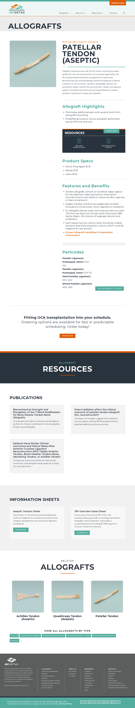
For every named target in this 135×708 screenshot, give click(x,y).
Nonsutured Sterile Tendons (104, 636)
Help (86, 690)
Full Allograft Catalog (109, 288)
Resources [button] (97, 13)
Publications (89, 678)
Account (111, 678)
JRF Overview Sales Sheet (90, 511)
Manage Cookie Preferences (117, 687)
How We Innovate (47, 685)
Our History (72, 673)
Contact (113, 13)
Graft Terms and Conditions (117, 685)
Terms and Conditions (115, 683)
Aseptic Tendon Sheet (26, 511)
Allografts (46, 669)
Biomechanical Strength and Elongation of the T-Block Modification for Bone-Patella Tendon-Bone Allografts (36, 413)
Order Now (117, 3)
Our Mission (72, 671)
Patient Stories (89, 680)
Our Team (72, 676)
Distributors (88, 673)
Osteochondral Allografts (30, 636)
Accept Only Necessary (100, 702)
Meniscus (14, 640)
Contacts (112, 669)
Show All (14, 636)
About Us (72, 669)
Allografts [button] (64, 13)
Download (20, 530)
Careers (110, 676)
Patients (87, 676)
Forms (87, 687)
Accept (85, 702)
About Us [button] (80, 13)
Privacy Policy (65, 704)
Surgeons (88, 671)
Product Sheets (47, 687)
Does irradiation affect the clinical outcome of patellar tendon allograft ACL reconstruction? (97, 412)
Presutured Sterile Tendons (53, 636)
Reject (116, 702)
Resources (89, 669)
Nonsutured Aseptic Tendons (80, 41)
